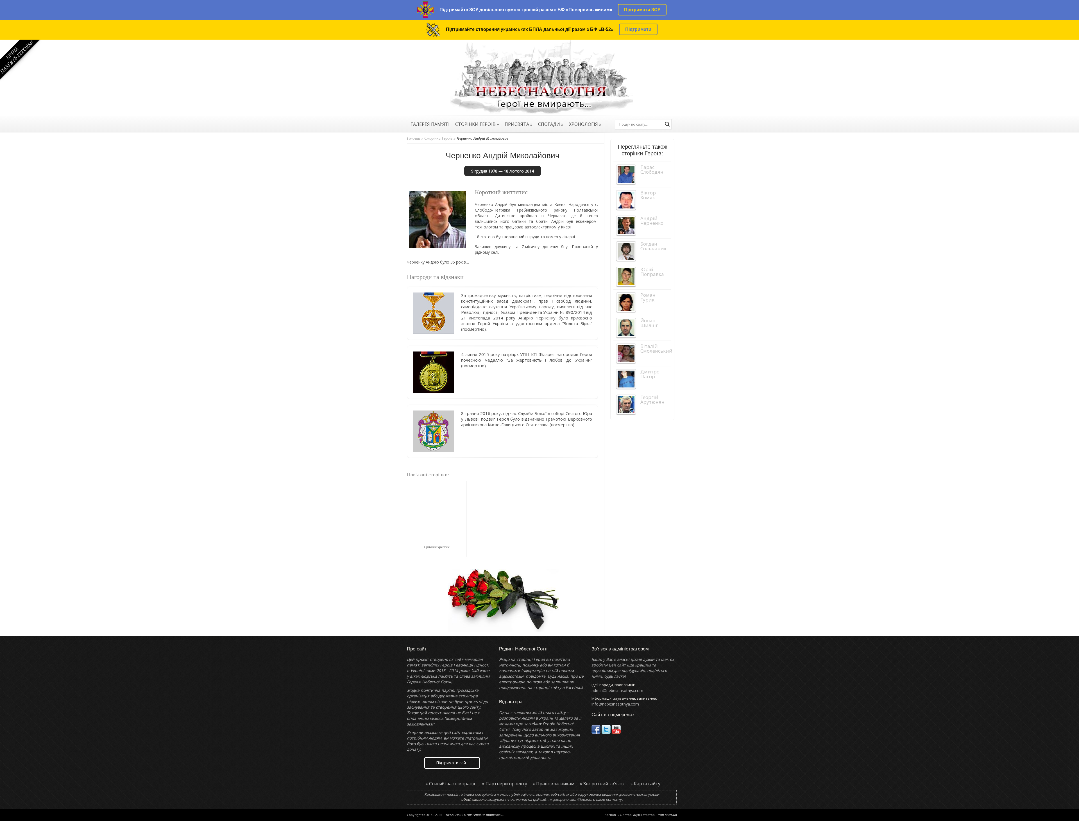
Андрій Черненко (651, 220)
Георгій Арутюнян (652, 399)
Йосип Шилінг (649, 322)
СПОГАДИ (550, 124)
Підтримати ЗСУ (642, 9)
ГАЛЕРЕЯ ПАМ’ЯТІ (430, 124)
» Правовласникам (553, 784)
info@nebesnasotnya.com (615, 704)
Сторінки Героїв (438, 138)
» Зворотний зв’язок (602, 784)
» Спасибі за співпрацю (451, 784)
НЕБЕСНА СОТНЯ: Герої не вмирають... (475, 815)
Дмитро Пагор (649, 374)
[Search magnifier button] (667, 124)
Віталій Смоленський (656, 348)
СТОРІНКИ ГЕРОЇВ (477, 124)
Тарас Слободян (651, 169)
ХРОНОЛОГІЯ (585, 124)
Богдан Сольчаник (653, 246)
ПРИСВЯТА (518, 124)
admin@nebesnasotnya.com (617, 690)
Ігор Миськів (667, 815)
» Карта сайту (645, 784)
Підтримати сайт (452, 762)
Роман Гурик (648, 297)
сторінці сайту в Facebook (558, 687)
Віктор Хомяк (648, 195)
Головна (413, 138)
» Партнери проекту (504, 784)
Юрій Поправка (652, 271)
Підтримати (638, 29)
